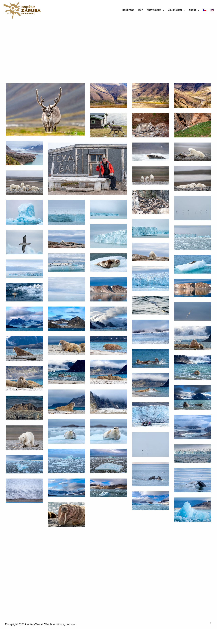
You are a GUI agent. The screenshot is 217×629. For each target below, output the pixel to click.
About (192, 10)
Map (140, 10)
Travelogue (154, 10)
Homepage (128, 10)
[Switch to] (204, 10)
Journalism (175, 10)
